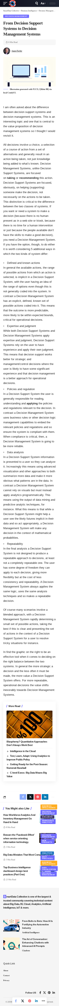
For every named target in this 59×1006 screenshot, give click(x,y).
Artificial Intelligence (30, 932)
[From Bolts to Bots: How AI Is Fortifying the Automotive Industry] (11, 925)
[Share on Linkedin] (36, 1000)
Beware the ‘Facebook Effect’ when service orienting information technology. (18, 838)
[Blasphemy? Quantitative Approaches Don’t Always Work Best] (29, 724)
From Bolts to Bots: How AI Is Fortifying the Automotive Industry (37, 924)
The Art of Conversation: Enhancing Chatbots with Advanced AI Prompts (35, 942)
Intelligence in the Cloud (23, 751)
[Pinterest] (49, 992)
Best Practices (47, 857)
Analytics (47, 853)
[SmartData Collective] (12, 3)
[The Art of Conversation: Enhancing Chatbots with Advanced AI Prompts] (11, 943)
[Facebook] (40, 992)
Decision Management (16, 16)
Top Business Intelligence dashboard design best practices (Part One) (17, 871)
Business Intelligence (49, 807)
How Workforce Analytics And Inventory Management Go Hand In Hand (19, 819)
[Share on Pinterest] (29, 1000)
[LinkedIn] (54, 992)
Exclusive (47, 817)
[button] (6, 3)
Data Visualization (49, 868)
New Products (47, 841)
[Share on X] (22, 1000)
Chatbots (26, 950)
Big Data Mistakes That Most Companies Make (28, 854)
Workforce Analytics (48, 821)
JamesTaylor (16, 51)
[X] (44, 992)
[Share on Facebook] (15, 1000)
